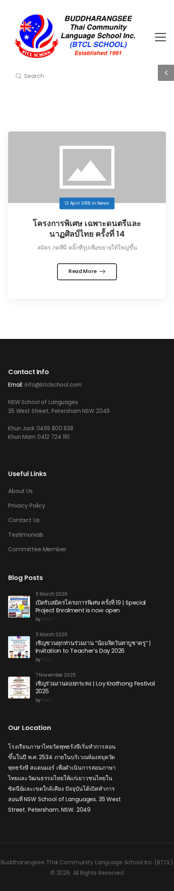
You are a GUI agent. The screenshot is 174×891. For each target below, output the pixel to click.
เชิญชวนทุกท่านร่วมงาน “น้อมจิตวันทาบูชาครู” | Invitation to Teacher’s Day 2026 (93, 647)
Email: (15, 385)
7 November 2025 (56, 675)
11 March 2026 (52, 594)
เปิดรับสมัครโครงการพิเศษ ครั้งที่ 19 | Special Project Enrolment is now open (91, 606)
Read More (83, 271)
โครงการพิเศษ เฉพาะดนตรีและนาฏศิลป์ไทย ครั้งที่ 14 (87, 228)
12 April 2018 (78, 203)
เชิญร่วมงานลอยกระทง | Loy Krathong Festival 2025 (95, 687)
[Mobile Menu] (160, 37)
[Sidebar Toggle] (166, 73)
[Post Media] (87, 167)
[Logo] (75, 36)
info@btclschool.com (53, 385)
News (103, 203)
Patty (47, 619)
